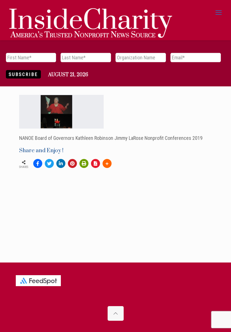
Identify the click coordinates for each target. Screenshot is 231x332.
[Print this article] (83, 163)
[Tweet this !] (49, 163)
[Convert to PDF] (95, 163)
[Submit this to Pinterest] (72, 163)
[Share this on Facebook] (37, 163)
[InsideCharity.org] (90, 12)
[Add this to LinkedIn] (60, 163)
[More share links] (107, 163)
